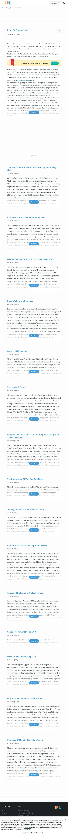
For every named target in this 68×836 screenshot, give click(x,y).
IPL (2, 8)
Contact (4, 813)
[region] (34, 826)
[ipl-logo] (8, 4)
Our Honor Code (23, 815)
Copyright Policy (23, 811)
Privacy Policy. (27, 829)
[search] (59, 3)
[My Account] (65, 3)
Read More (34, 202)
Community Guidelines (25, 813)
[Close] (65, 819)
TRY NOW (55, 63)
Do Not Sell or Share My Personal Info (33, 833)
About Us (4, 811)
